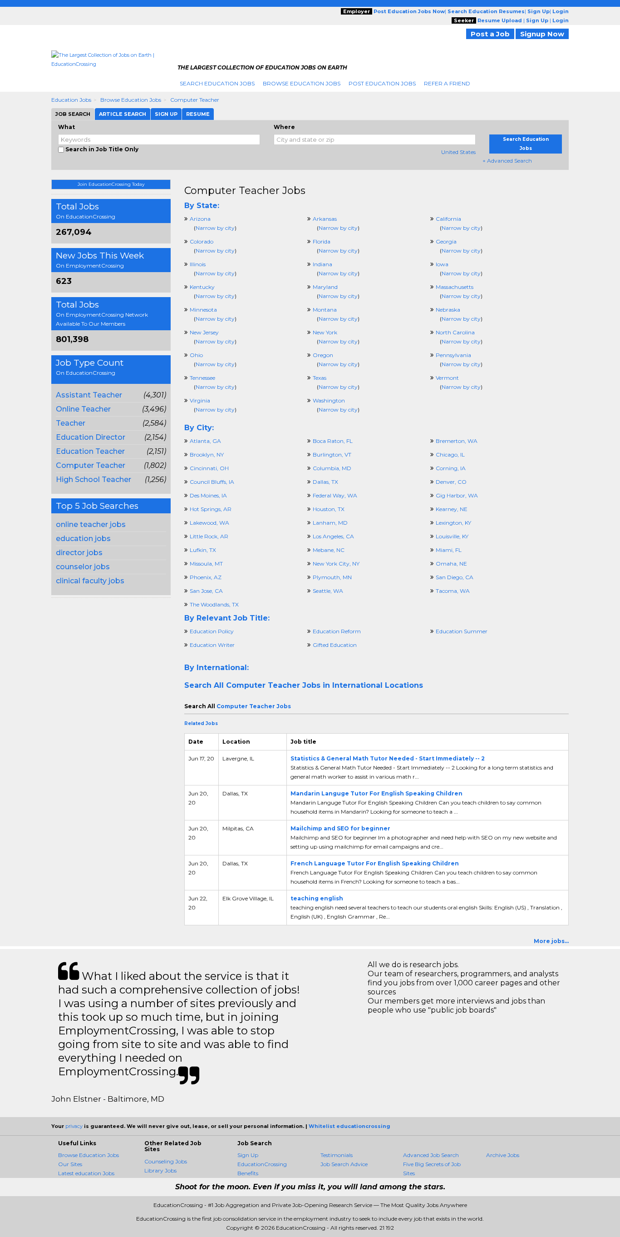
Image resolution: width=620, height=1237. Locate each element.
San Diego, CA (454, 577)
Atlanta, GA (205, 440)
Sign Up (247, 1155)
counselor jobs (83, 566)
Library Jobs (160, 1170)
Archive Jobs (502, 1155)
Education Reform (337, 631)
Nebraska (448, 309)
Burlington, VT (332, 454)
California (448, 218)
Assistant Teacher (89, 395)
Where (284, 127)
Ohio (196, 355)
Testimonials (336, 1155)
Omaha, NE (451, 563)
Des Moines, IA (208, 495)
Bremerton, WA (456, 440)
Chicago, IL (450, 454)
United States (458, 152)
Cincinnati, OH (209, 468)
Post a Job (490, 34)
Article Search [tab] (122, 114)
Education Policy (212, 631)
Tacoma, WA (453, 590)
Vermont (447, 377)
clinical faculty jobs (90, 580)
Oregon (323, 355)
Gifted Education (335, 644)
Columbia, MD (332, 468)
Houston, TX (328, 509)
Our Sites (70, 1164)
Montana (325, 309)
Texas (319, 377)
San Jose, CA (206, 590)
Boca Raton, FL (333, 440)
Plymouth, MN (332, 577)
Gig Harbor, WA (457, 495)
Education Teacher (90, 451)
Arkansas (325, 218)
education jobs (83, 538)
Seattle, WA (328, 590)
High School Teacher (93, 479)
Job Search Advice (344, 1164)
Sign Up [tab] (166, 114)
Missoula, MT (206, 563)
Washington (329, 400)
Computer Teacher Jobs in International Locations (324, 685)
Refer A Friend (447, 83)
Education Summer (461, 631)
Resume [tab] (198, 114)
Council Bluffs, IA (212, 481)
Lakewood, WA (209, 522)
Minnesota (203, 309)
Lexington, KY (453, 522)
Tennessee (202, 377)
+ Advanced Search (507, 160)
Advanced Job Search (431, 1155)
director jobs (79, 552)
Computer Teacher (194, 99)
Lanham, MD (330, 522)
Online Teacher (83, 409)
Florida (321, 241)
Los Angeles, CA (333, 536)
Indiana (322, 264)
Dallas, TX (325, 481)
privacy (74, 1126)
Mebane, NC (328, 549)
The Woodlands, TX (214, 604)
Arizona (200, 218)
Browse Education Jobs (301, 83)
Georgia (446, 241)
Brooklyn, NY (207, 454)
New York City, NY (336, 563)
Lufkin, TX (203, 549)
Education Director (90, 437)
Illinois (198, 264)
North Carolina (455, 332)
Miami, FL (449, 549)
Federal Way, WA (335, 495)
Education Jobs (71, 99)
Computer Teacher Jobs (244, 190)
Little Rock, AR (209, 536)
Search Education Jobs (217, 83)
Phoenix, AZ (205, 577)
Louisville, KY (452, 536)
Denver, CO (451, 481)
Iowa (442, 264)
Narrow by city (215, 227)
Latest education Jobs (86, 1173)
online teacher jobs (91, 524)
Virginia (200, 400)
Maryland (325, 286)
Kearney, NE (451, 509)
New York (325, 332)
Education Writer (212, 644)
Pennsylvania (453, 355)
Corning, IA (451, 468)
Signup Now (542, 34)
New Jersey (204, 332)
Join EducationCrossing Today (111, 184)
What (66, 127)
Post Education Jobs (382, 83)
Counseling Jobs (165, 1161)
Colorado (201, 241)
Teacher (70, 423)
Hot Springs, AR (210, 509)
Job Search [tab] (72, 114)
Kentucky (202, 286)
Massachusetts (454, 286)
